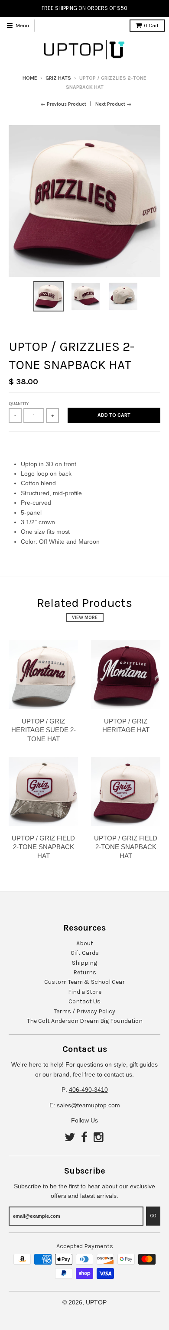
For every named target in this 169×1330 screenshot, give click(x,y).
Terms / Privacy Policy (84, 1011)
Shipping (84, 963)
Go (153, 1216)
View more (85, 617)
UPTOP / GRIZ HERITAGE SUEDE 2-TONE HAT (43, 730)
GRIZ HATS (58, 78)
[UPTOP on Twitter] (70, 1138)
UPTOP (96, 1302)
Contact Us (84, 1001)
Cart (151, 26)
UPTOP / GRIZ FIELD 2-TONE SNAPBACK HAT (43, 847)
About (84, 943)
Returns (84, 972)
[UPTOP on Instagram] (99, 1138)
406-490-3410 (88, 1089)
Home (30, 78)
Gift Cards (85, 953)
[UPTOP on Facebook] (84, 1138)
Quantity (19, 403)
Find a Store (84, 992)
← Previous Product (63, 104)
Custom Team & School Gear (84, 982)
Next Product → (113, 104)
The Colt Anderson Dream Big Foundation (85, 1021)
